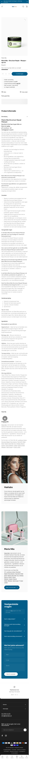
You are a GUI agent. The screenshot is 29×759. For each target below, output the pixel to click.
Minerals (3, 447)
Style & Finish (21, 445)
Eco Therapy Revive (19, 443)
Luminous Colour (22, 440)
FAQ (12, 610)
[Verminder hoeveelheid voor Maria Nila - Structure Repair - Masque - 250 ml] (2, 74)
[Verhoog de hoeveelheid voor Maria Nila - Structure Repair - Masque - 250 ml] (9, 74)
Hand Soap (9, 447)
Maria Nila (3, 58)
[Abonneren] (24, 747)
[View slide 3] (15, 712)
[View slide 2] (13, 712)
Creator (15, 445)
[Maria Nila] (14, 419)
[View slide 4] (16, 712)
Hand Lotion (17, 447)
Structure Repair (5, 442)
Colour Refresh (9, 445)
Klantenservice (14, 707)
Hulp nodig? (25, 91)
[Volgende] (27, 1)
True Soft (19, 442)
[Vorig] (2, 1)
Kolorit (3, 445)
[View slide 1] (11, 712)
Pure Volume (13, 442)
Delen (4, 91)
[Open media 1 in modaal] (25, 19)
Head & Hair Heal (9, 443)
